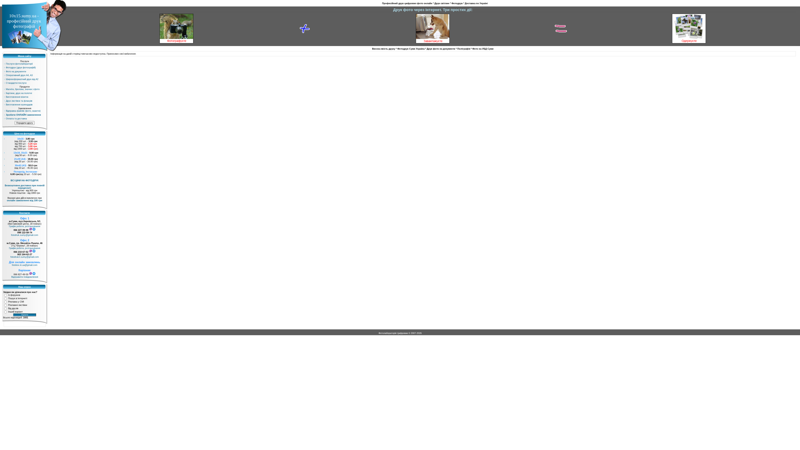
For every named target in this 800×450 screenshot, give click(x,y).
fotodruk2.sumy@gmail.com (24, 257)
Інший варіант (15, 311)
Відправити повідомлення (24, 277)
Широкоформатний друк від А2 (22, 79)
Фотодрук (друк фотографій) (21, 67)
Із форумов (14, 295)
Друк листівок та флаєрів (19, 101)
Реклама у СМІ (16, 301)
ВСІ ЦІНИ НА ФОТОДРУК (25, 180)
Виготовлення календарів (19, 104)
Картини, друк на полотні (19, 93)
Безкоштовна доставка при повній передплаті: (25, 186)
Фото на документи (16, 71)
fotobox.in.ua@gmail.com (24, 265)
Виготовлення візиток (17, 97)
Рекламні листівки (17, 305)
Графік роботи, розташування (24, 226)
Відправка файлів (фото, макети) (23, 111)
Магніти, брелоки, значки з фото (23, 89)
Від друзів (13, 308)
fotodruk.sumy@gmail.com (24, 235)
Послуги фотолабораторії (19, 63)
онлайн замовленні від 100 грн (24, 200)
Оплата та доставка (16, 118)
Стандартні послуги (16, 83)
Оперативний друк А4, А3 (19, 75)
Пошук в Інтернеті (17, 298)
